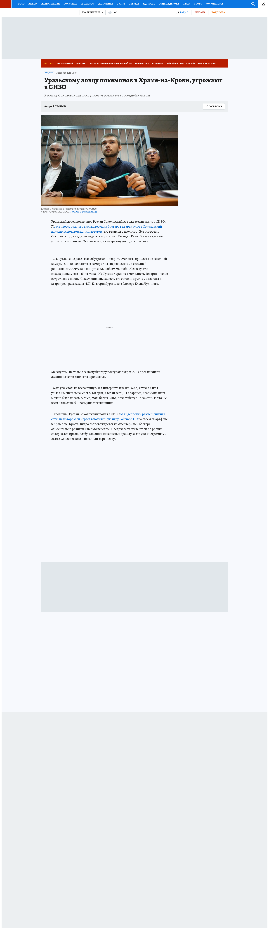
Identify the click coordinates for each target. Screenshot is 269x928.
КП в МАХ (190, 63)
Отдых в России (207, 63)
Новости (80, 63)
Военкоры (157, 63)
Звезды (134, 3)
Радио (184, 12)
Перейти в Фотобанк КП (83, 211)
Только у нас (142, 63)
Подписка (218, 12)
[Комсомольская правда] (59, 12)
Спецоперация (50, 3)
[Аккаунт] (263, 4)
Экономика (105, 3)
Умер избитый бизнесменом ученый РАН (110, 63)
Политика (70, 3)
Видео (32, 3)
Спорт (198, 3)
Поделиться (215, 106)
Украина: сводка (174, 63)
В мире (121, 3)
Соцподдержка (169, 3)
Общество (87, 3)
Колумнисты (214, 3)
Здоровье (149, 3)
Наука (186, 3)
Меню (5, 4)
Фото (21, 3)
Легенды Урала (65, 63)
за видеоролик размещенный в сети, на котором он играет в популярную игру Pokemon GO (108, 416)
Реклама (199, 12)
